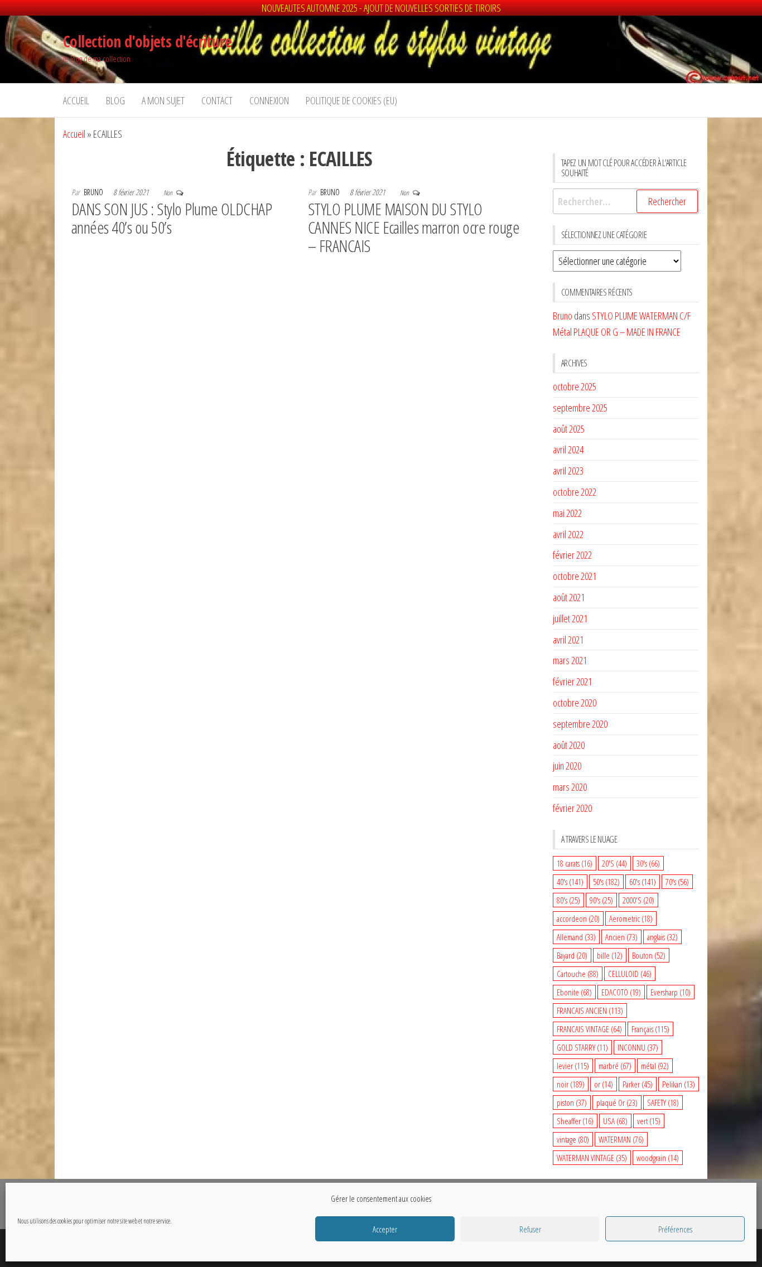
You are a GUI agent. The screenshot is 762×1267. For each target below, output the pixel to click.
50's (606, 881)
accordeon (578, 918)
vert (648, 1120)
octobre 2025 (574, 386)
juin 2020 (567, 765)
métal (655, 1065)
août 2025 (569, 429)
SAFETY (663, 1102)
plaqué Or (617, 1102)
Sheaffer (575, 1120)
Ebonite (574, 992)
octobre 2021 (574, 576)
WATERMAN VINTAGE (592, 1157)
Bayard (572, 955)
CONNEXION (269, 100)
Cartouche (578, 973)
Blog (115, 100)
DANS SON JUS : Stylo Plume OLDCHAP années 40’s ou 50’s (171, 218)
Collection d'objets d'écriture (147, 41)
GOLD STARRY (582, 1047)
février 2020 (572, 808)
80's (568, 900)
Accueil (76, 100)
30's (648, 863)
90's (601, 900)
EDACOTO (621, 992)
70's (677, 881)
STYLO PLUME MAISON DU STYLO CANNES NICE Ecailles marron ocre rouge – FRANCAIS (413, 227)
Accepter (385, 1229)
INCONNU (638, 1047)
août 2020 (569, 745)
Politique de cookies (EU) (351, 100)
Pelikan (678, 1084)
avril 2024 (568, 449)
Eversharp (670, 992)
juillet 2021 (570, 618)
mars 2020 (570, 787)
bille (610, 955)
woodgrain (657, 1157)
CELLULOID (630, 973)
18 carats (574, 863)
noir (571, 1084)
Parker (638, 1084)
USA (615, 1120)
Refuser (530, 1229)
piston (572, 1102)
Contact (217, 100)
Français (650, 1028)
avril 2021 (568, 639)
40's (570, 881)
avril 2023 (568, 470)
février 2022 (572, 555)
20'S (614, 863)
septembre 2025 (580, 407)
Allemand (576, 936)
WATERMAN (621, 1139)
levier (573, 1065)
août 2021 (569, 597)
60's (642, 881)
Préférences (675, 1229)
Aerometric (631, 918)
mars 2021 (570, 660)
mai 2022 (567, 513)
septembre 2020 (580, 724)
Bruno (94, 192)
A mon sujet (163, 100)
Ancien (621, 936)
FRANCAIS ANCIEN (590, 1010)
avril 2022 (568, 534)
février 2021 (572, 681)
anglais (662, 936)
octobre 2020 (574, 702)
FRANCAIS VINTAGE (589, 1028)
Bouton (648, 955)
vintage (573, 1139)
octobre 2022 (574, 492)
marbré (615, 1065)
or (603, 1084)
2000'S (638, 900)
